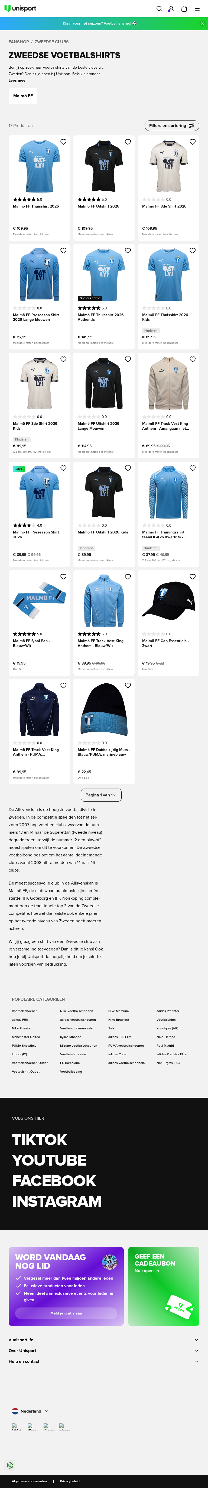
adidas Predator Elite (172, 1054)
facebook (54, 1181)
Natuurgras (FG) (168, 1063)
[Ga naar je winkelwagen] (184, 8)
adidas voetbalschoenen (78, 1020)
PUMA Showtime (24, 1045)
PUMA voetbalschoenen (126, 1045)
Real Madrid (165, 1045)
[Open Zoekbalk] (159, 8)
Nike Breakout (118, 1020)
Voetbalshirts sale (73, 1054)
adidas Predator (168, 1011)
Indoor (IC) (19, 1054)
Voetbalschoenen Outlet (30, 1063)
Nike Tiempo (166, 1037)
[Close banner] (202, 24)
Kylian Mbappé (70, 1037)
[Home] (20, 8)
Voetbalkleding (71, 1071)
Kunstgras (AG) (167, 1028)
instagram (57, 1202)
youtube (49, 1161)
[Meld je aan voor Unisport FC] (171, 8)
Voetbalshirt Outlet (26, 1071)
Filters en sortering (167, 126)
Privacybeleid (70, 1481)
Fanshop (19, 42)
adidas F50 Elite (120, 1037)
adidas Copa (117, 1054)
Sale (111, 1028)
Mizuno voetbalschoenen (78, 1045)
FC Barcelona (70, 1063)
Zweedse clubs (52, 42)
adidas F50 (20, 1020)
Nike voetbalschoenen (76, 1011)
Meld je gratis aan (66, 1313)
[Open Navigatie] (197, 8)
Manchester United (26, 1037)
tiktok (39, 1140)
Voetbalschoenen (25, 1011)
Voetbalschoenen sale (76, 1028)
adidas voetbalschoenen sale (126, 1063)
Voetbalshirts (166, 1020)
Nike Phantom (22, 1028)
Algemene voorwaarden (29, 1481)
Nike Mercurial (118, 1011)
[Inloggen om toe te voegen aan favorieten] (63, 142)
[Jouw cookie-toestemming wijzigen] (9, 1465)
